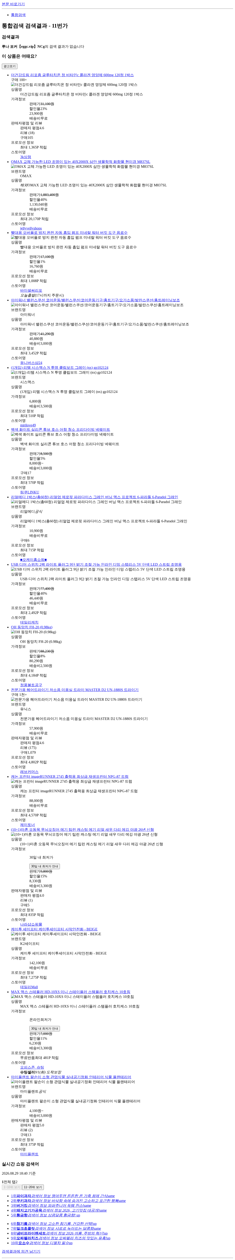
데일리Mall (29, 978)
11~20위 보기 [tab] (33, 1177)
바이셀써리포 (31, 288)
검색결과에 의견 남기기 (21, 1241)
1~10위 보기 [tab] (12, 1177)
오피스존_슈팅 (32, 1058)
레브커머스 (29, 765)
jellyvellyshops (31, 227)
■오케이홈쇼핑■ (33, 555)
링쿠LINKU (29, 488)
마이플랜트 (29, 1144)
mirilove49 (28, 422)
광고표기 (10, 66)
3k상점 (25, 156)
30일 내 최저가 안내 (44, 858)
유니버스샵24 (31, 360)
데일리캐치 (29, 617)
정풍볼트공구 (31, 679)
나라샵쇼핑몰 (31, 916)
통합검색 (18, 15)
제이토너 (27, 817)
